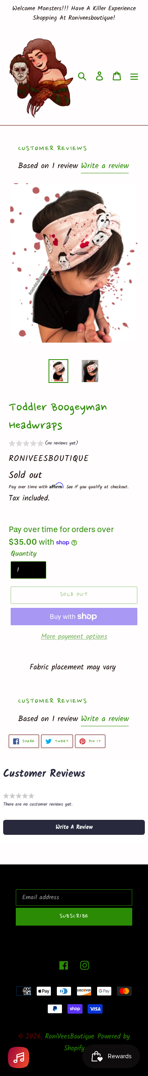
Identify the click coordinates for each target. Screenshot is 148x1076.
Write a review (105, 166)
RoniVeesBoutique (69, 1036)
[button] (43, 444)
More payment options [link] (74, 637)
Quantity (23, 554)
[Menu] (134, 76)
